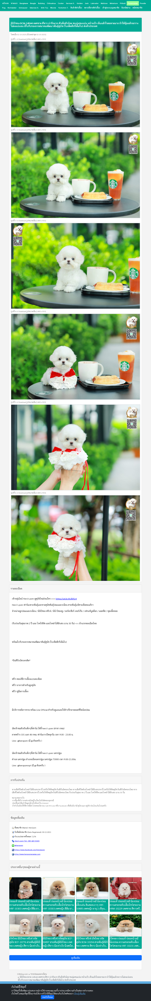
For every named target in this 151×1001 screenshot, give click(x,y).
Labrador (95, 3)
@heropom (19, 845)
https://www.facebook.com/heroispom (30, 850)
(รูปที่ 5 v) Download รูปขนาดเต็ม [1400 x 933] (28, 402)
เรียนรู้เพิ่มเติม (79, 993)
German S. (70, 3)
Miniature (114, 3)
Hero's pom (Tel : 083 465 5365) (27, 841)
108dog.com (22, 974)
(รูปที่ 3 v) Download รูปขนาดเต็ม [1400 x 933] (28, 220)
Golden (80, 3)
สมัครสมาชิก (137, 8)
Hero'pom (32, 828)
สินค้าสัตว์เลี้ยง (76, 8)
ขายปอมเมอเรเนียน (39, 974)
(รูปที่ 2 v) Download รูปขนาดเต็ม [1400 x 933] (28, 130)
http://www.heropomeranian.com (27, 854)
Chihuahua (51, 3)
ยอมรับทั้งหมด (47, 997)
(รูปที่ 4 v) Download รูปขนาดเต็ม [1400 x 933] (28, 311)
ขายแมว (14, 3)
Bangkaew (24, 3)
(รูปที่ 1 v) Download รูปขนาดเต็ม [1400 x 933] (28, 39)
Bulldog (41, 3)
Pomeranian (133, 3)
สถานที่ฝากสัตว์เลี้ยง (92, 8)
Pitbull (123, 3)
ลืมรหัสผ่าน (125, 8)
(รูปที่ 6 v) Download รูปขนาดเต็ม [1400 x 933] (28, 493)
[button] (75, 957)
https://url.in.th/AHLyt (66, 598)
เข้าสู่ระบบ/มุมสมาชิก (110, 8)
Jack (87, 3)
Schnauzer (23, 8)
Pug (3, 8)
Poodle (143, 3)
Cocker (61, 3)
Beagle (33, 3)
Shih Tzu (44, 8)
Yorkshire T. (63, 8)
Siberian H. (34, 8)
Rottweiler (12, 8)
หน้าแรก (5, 3)
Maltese (104, 3)
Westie (53, 8)
